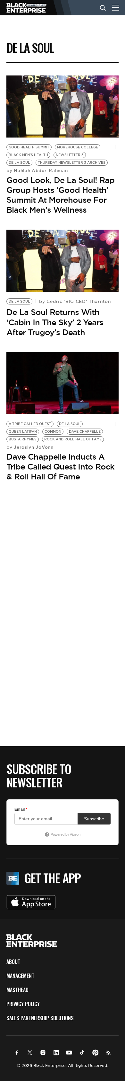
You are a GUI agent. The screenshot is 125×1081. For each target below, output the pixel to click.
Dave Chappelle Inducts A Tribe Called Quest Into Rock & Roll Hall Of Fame (60, 467)
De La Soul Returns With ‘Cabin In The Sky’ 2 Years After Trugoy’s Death (54, 322)
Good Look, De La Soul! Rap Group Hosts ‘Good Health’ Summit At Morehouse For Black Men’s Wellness (60, 195)
